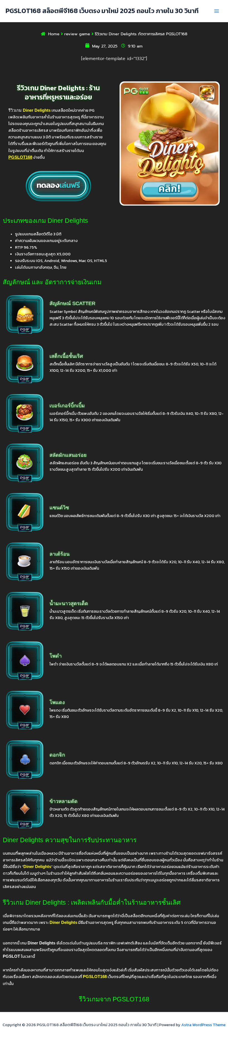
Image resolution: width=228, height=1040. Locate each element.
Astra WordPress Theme (203, 1025)
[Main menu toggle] (216, 11)
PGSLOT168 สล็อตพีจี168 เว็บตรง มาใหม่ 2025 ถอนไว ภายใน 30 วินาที (102, 11)
